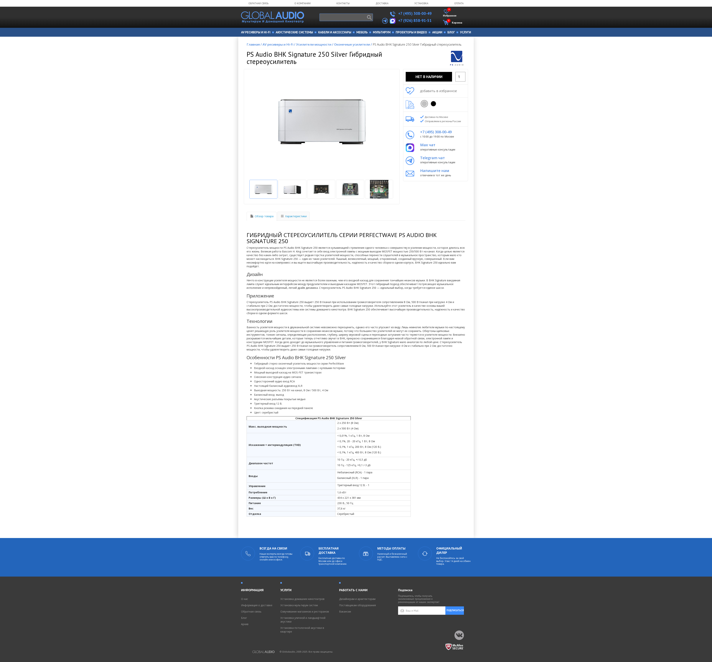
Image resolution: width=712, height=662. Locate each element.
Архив (244, 624)
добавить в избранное (438, 91)
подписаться (455, 610)
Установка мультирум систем (299, 605)
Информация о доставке (256, 605)
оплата (459, 3)
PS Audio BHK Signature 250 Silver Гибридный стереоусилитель (417, 44)
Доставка (382, 3)
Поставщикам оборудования (357, 605)
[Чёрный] (433, 104)
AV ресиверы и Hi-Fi (279, 44)
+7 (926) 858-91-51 (415, 20)
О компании (302, 3)
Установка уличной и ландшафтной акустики (302, 619)
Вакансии (345, 611)
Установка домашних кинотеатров (302, 599)
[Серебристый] (424, 104)
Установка (421, 3)
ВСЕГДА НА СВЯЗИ (273, 548)
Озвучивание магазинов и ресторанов (304, 611)
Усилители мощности (314, 44)
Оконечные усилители (353, 44)
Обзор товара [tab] (264, 216)
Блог (244, 618)
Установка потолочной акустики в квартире (302, 629)
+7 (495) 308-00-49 (414, 13)
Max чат (427, 144)
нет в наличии (429, 76)
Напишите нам (434, 170)
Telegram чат (432, 157)
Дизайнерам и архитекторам (357, 599)
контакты (343, 3)
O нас (244, 599)
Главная (254, 44)
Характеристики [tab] (296, 216)
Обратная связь (258, 3)
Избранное (449, 13)
